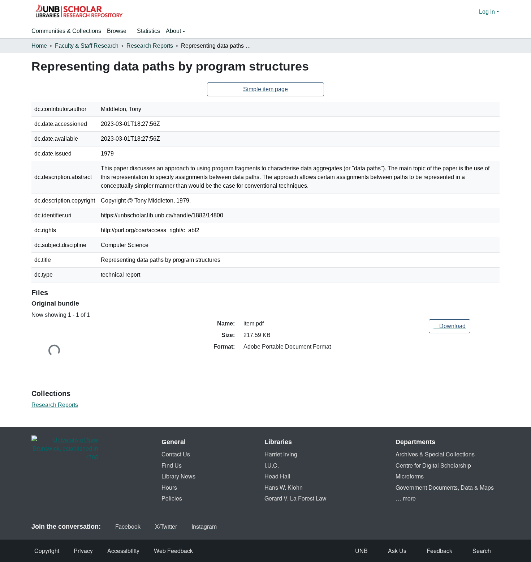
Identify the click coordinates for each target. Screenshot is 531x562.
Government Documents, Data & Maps (445, 487)
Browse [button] (116, 31)
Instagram (204, 526)
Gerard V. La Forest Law (295, 498)
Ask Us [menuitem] (397, 550)
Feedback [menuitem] (439, 550)
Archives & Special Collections (435, 454)
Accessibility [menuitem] (123, 550)
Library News (178, 476)
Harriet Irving (280, 454)
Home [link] (39, 46)
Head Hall (277, 476)
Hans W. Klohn (283, 487)
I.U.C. (271, 465)
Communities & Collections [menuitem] (66, 31)
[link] (449, 326)
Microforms (410, 476)
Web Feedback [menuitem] (173, 550)
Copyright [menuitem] (46, 550)
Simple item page (265, 89)
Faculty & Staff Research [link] (86, 46)
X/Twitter (166, 526)
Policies (171, 498)
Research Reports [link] (149, 46)
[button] (78, 12)
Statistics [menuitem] (148, 31)
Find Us (171, 465)
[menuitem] (119, 31)
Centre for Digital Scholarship (433, 465)
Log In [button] (487, 12)
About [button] (174, 31)
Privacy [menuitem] (83, 550)
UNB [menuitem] (361, 550)
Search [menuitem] (481, 550)
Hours (169, 487)
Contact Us (175, 454)
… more (406, 498)
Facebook (128, 526)
